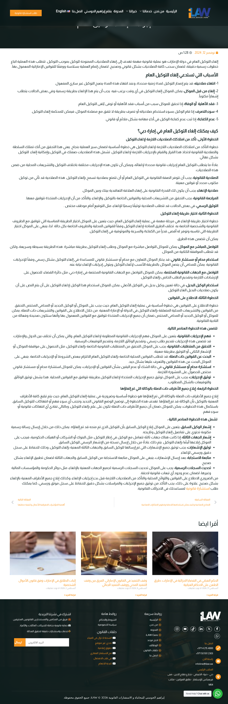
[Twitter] (209, 629)
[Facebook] (217, 629)
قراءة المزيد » (212, 595)
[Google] (201, 629)
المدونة (118, 11)
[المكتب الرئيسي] (218, 676)
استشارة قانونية (198, 488)
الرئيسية (171, 11)
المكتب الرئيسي (205, 669)
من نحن (159, 11)
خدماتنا (147, 11)
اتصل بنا (77, 11)
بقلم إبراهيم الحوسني (98, 11)
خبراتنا (133, 11)
